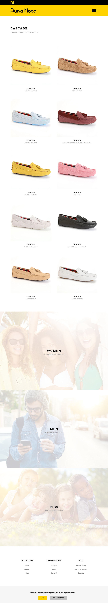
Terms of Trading (81, 569)
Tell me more (58, 598)
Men (27, 565)
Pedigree (54, 565)
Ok (42, 598)
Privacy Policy (81, 565)
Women (27, 569)
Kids (27, 573)
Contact (54, 573)
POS (54, 569)
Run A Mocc (23, 10)
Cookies (81, 573)
